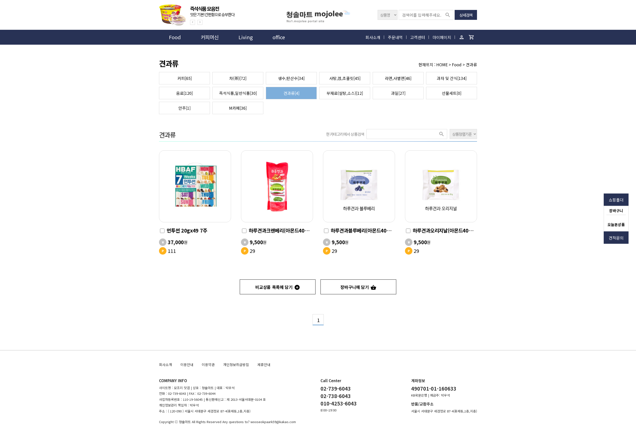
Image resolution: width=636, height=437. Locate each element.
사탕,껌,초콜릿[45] (344, 78)
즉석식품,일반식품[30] (238, 93)
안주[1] (184, 108)
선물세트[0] (451, 93)
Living (245, 37)
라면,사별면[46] (398, 78)
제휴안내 (263, 364)
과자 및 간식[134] (452, 78)
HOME (442, 64)
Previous (192, 22)
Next (200, 22)
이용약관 (208, 364)
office (279, 37)
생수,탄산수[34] (291, 78)
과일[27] (398, 93)
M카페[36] (238, 108)
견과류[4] (291, 93)
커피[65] (184, 78)
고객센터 (417, 37)
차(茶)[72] (237, 78)
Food (175, 37)
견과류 (167, 134)
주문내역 (395, 37)
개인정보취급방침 (236, 364)
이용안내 (186, 364)
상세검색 (465, 15)
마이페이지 (442, 37)
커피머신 (210, 37)
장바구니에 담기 (354, 287)
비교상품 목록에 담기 (274, 287)
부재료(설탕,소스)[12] (344, 93)
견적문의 (616, 237)
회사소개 (372, 37)
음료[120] (184, 93)
